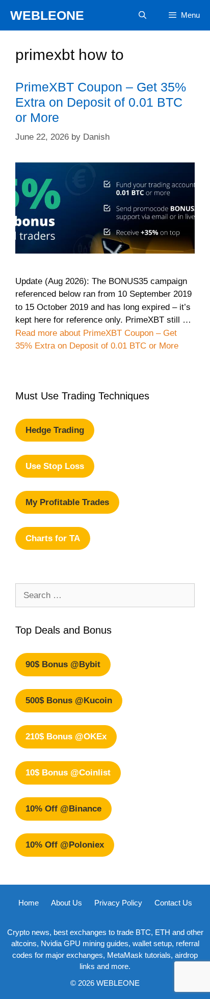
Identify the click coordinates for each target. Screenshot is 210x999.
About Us (66, 902)
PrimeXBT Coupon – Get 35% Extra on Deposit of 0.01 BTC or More (100, 102)
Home (28, 902)
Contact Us (173, 902)
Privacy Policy (118, 902)
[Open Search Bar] (142, 15)
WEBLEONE (47, 15)
